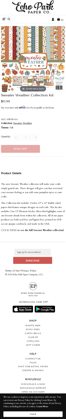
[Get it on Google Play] (45, 309)
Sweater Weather (22, 123)
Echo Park (33, 329)
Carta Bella (33, 333)
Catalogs (33, 341)
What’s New (33, 325)
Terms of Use (12, 270)
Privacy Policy (28, 270)
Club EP (33, 337)
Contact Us (33, 359)
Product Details (11, 173)
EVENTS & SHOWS (32, 370)
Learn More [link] (42, 406)
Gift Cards (33, 345)
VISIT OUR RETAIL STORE (33, 366)
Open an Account (33, 392)
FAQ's (33, 362)
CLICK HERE (9, 230)
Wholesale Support (33, 388)
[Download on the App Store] (23, 309)
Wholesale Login (33, 384)
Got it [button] (33, 414)
